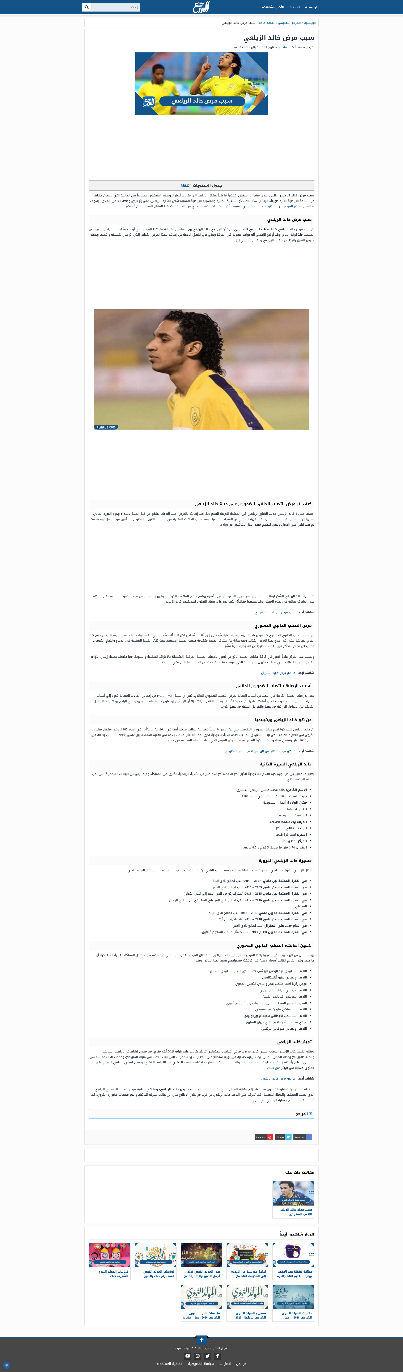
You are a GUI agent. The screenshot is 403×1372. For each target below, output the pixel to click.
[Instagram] (197, 1356)
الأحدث (295, 7)
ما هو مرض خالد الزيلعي (259, 206)
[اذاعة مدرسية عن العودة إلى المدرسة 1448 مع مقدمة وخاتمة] (247, 1255)
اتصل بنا (225, 1363)
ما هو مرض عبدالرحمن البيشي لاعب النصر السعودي (260, 751)
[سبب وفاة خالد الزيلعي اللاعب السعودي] (293, 1193)
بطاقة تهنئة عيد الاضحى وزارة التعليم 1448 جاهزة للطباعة (294, 1276)
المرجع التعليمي (289, 23)
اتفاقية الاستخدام (170, 1363)
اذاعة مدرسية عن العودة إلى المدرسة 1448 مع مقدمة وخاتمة (248, 1276)
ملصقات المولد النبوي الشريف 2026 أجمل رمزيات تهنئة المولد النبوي (201, 1317)
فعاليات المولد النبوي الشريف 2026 (113, 1273)
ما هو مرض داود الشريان (278, 673)
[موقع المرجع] (201, 7)
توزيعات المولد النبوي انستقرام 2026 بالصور (158, 1273)
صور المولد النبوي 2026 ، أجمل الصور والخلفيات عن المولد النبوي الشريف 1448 (202, 1278)
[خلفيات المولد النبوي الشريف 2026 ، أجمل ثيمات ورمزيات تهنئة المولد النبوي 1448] (293, 1297)
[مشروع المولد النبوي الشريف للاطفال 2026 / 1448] (247, 1297)
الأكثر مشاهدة (273, 7)
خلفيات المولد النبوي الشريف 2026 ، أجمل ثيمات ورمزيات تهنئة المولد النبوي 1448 (297, 1320)
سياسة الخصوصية (201, 1363)
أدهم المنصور (287, 47)
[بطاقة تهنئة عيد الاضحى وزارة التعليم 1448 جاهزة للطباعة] (293, 1255)
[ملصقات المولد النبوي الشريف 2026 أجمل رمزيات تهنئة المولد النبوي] (201, 1297)
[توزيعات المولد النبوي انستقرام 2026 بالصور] (155, 1255)
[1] (238, 240)
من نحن (241, 1363)
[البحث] (87, 7)
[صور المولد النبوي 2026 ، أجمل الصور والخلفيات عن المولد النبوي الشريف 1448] (201, 1255)
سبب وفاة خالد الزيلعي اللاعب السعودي (295, 1212)
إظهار (186, 185)
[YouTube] (187, 1356)
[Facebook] (217, 1356)
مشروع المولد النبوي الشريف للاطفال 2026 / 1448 (250, 1317)
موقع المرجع (292, 206)
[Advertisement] (201, 149)
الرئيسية (311, 7)
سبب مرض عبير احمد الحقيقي (275, 612)
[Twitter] (207, 1356)
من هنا (274, 1068)
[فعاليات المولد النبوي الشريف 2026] (109, 1255)
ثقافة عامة (267, 23)
